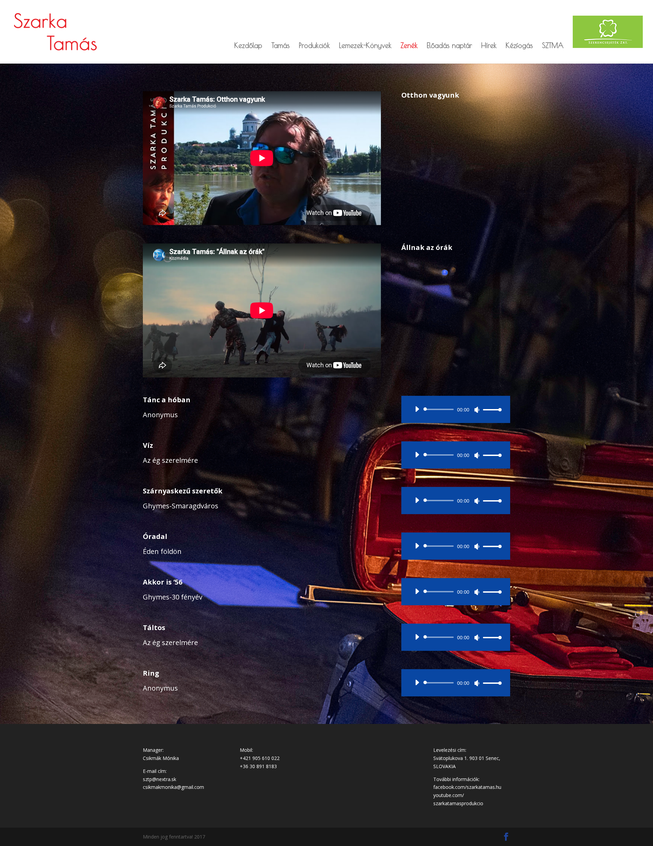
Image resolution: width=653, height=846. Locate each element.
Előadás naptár (449, 46)
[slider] (490, 409)
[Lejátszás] (417, 409)
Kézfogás (519, 46)
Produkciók (314, 46)
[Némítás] (477, 410)
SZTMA (553, 46)
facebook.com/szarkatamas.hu (467, 787)
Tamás (280, 46)
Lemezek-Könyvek (365, 46)
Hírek (489, 46)
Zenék (409, 46)
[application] (456, 409)
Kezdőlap (248, 46)
